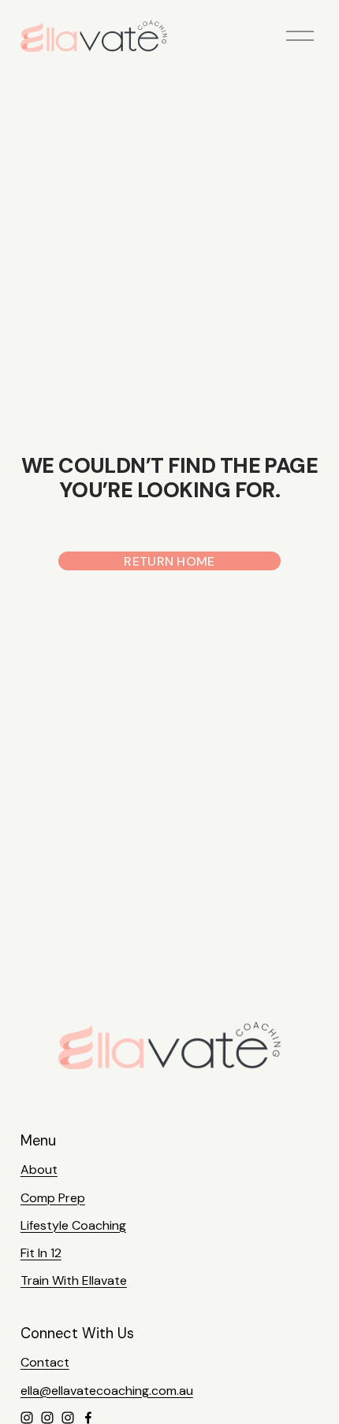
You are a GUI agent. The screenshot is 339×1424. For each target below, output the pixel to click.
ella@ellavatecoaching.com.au (106, 1390)
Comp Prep (52, 1197)
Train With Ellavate (73, 1280)
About (39, 1169)
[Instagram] (26, 1417)
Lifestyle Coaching (73, 1225)
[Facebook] (88, 1417)
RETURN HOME (169, 561)
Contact (44, 1362)
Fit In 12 (40, 1252)
